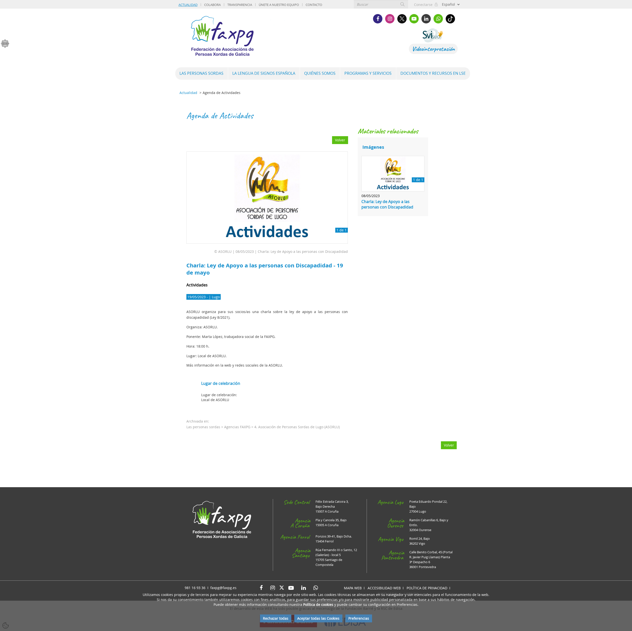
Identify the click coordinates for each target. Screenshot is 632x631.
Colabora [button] (212, 4)
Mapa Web (353, 588)
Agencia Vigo (390, 539)
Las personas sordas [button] (201, 73)
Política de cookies (318, 604)
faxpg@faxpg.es (223, 587)
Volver (340, 140)
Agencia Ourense (395, 523)
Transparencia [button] (239, 4)
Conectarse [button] (424, 4)
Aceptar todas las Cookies (318, 618)
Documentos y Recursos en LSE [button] (433, 73)
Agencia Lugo (390, 502)
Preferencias (358, 618)
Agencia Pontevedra (392, 555)
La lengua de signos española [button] (263, 73)
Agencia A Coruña (300, 523)
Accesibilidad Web (384, 588)
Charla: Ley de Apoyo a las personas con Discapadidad (387, 204)
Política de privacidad (427, 588)
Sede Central (296, 502)
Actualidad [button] (188, 4)
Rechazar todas (275, 618)
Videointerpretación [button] (433, 49)
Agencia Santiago (301, 553)
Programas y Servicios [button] (368, 73)
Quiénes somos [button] (320, 73)
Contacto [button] (314, 4)
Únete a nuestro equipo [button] (279, 4)
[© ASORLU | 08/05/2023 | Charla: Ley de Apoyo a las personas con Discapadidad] (267, 198)
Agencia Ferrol (294, 536)
